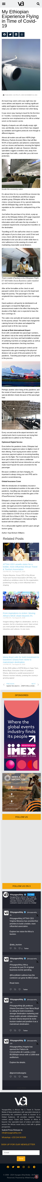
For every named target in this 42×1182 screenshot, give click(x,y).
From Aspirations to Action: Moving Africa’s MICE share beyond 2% (19, 614)
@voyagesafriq (32, 912)
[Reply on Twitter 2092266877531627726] (11, 1030)
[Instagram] (23, 1167)
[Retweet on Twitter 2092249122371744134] (15, 1076)
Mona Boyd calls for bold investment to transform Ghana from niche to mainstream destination (21, 659)
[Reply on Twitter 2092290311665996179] (11, 948)
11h (11, 1002)
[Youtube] (18, 1167)
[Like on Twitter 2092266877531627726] (20, 1030)
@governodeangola (18, 1073)
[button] (38, 3)
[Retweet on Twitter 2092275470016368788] (15, 989)
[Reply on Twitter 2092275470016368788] (11, 989)
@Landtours (28, 1006)
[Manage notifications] (36, 1177)
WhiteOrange (30, 1178)
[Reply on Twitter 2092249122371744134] (11, 1076)
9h (11, 915)
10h (11, 961)
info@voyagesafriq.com (11, 1133)
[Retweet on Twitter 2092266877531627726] (15, 1030)
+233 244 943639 (18, 1137)
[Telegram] (34, 1167)
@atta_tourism (16, 945)
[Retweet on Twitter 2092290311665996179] (15, 948)
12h (11, 1043)
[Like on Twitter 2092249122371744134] (20, 1076)
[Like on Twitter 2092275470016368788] (20, 989)
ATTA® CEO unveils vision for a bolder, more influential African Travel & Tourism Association (20, 567)
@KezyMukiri (15, 975)
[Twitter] (13, 1167)
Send (21, 1159)
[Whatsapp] (29, 1167)
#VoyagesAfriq (16, 912)
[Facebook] (8, 1167)
